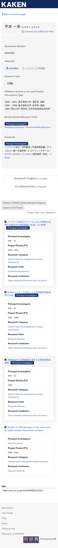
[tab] (30, 178)
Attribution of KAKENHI (13, 534)
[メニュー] (54, 4)
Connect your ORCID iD (36, 31)
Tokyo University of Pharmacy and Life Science (27, 280)
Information (7, 508)
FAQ (4, 518)
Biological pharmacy (14, 127)
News (4, 523)
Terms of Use (8, 528)
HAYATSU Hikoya (15, 443)
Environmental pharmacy (38, 127)
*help (51, 31)
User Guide (7, 513)
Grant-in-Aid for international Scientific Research (28, 462)
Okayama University (16, 471)
